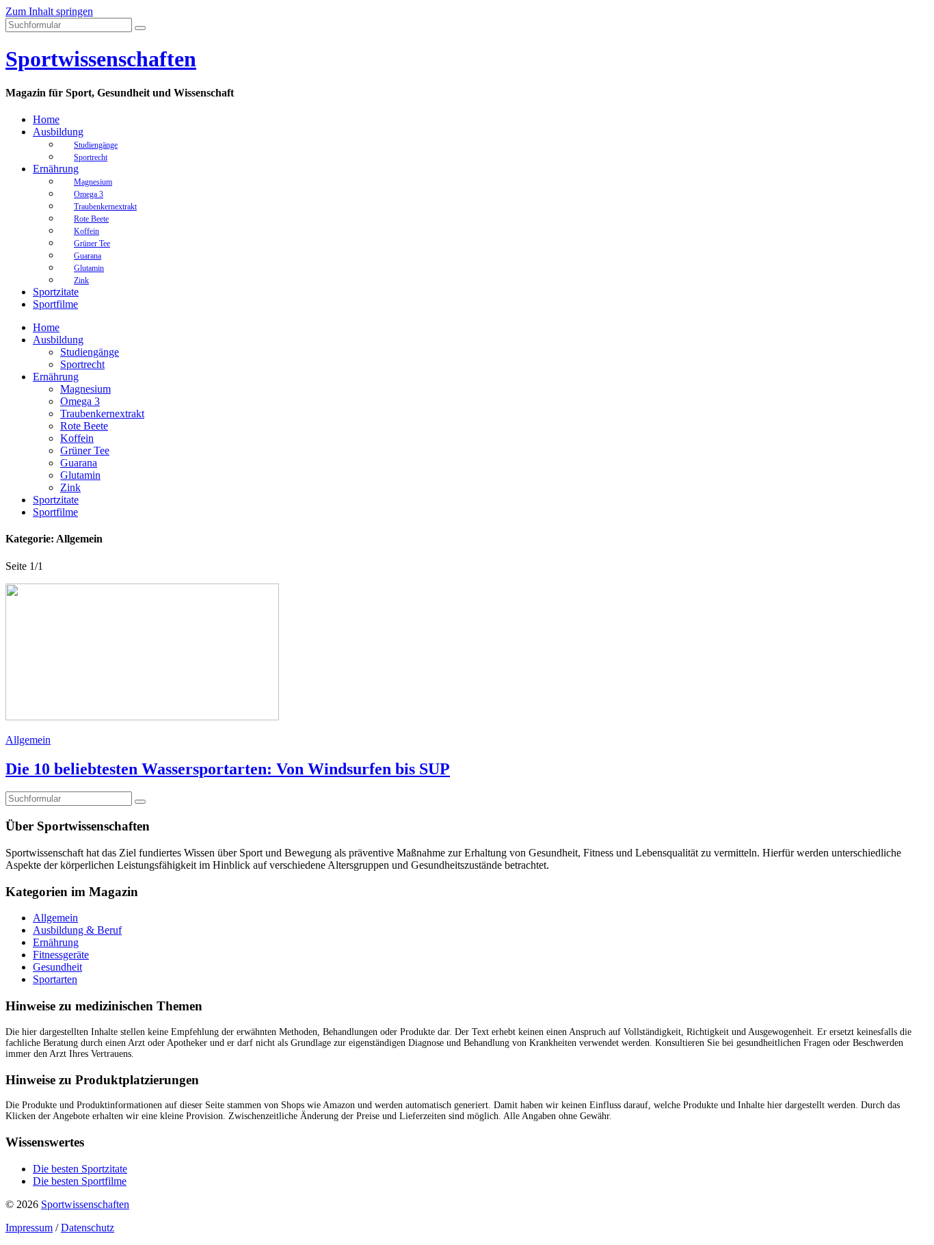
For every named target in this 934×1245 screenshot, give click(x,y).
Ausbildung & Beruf (77, 930)
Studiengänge (89, 352)
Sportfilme (55, 304)
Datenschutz (87, 1227)
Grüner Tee (84, 450)
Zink (81, 280)
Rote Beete (84, 426)
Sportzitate (56, 292)
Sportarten (55, 979)
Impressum (29, 1227)
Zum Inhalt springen (49, 11)
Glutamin (80, 475)
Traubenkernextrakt (102, 413)
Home (46, 119)
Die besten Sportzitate (80, 1169)
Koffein (77, 438)
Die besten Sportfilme (79, 1181)
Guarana (78, 463)
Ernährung (56, 168)
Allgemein (28, 740)
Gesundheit (57, 967)
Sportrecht (90, 157)
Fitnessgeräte (61, 954)
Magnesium (85, 389)
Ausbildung (58, 131)
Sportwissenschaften (100, 59)
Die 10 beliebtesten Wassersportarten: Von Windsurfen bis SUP (227, 769)
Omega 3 (80, 401)
